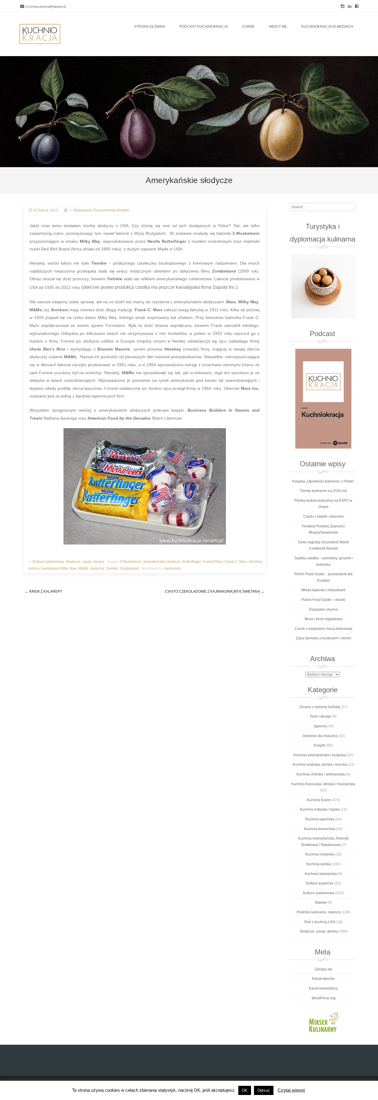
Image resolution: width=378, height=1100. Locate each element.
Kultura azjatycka (319, 883)
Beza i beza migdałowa (323, 619)
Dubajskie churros (323, 609)
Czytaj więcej (291, 1090)
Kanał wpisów (323, 979)
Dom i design (320, 716)
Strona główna (149, 27)
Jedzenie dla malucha (320, 736)
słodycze (97, 568)
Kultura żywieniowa (48, 562)
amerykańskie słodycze (162, 562)
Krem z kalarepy (43, 591)
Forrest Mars (213, 562)
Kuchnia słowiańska (321, 874)
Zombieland (129, 568)
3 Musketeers (130, 562)
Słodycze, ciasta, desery (85, 562)
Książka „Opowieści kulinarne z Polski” (323, 481)
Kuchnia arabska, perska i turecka (320, 764)
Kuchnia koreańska (319, 829)
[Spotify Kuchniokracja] (323, 399)
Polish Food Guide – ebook (323, 600)
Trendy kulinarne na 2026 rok (323, 491)
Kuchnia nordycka (319, 854)
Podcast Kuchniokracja (203, 27)
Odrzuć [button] (264, 1090)
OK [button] (244, 1090)
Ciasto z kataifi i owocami (323, 516)
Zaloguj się (323, 969)
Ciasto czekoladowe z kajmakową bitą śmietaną (214, 591)
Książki (319, 745)
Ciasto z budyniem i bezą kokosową (323, 629)
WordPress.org (323, 998)
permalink (173, 568)
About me (278, 27)
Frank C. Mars (236, 562)
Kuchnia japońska (319, 819)
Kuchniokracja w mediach (327, 27)
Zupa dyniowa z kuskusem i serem (323, 638)
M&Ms (83, 568)
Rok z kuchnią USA (319, 922)
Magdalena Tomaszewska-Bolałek (101, 210)
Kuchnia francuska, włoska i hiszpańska (323, 784)
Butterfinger (192, 562)
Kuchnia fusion (319, 800)
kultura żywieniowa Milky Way (52, 568)
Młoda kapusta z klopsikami (323, 590)
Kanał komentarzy (323, 988)
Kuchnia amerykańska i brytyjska (320, 755)
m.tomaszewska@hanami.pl (45, 6)
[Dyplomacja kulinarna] (323, 286)
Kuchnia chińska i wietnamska (320, 774)
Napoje (321, 902)
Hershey (256, 562)
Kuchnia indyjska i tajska (320, 809)
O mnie (248, 27)
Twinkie (112, 568)
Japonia (319, 726)
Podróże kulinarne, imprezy (319, 912)
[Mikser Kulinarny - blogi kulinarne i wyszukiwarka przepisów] (323, 1021)
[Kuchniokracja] (40, 34)
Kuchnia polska (318, 864)
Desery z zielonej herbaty (319, 707)
